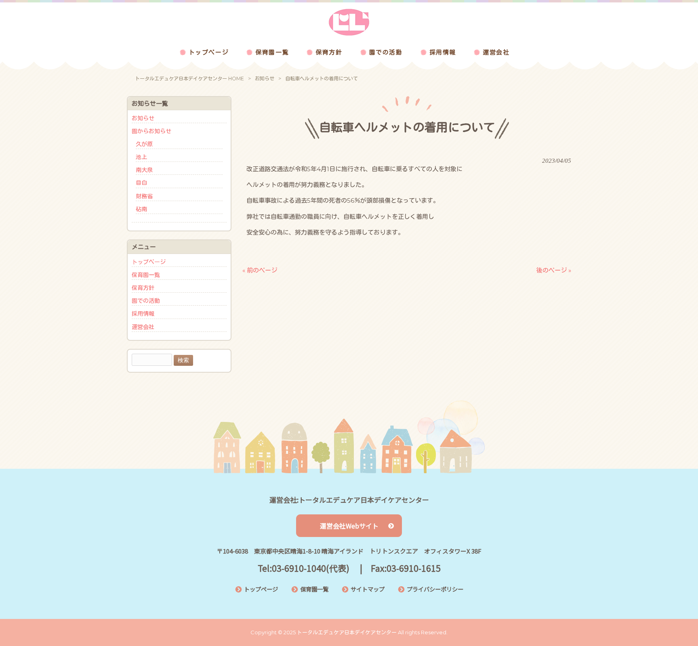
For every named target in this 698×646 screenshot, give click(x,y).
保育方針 (143, 288)
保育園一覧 (146, 275)
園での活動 (146, 300)
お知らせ (264, 79)
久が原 (144, 144)
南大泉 (144, 170)
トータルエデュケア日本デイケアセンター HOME (189, 79)
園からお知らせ (151, 131)
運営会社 (143, 327)
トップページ (149, 262)
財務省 (144, 196)
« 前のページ (259, 270)
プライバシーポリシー (435, 589)
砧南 (141, 209)
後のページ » (553, 270)
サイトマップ (368, 589)
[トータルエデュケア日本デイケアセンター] (349, 34)
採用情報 (143, 313)
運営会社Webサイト (349, 526)
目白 (141, 183)
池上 (141, 157)
